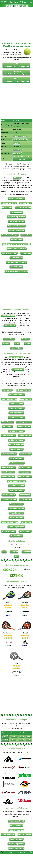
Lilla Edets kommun (16, 445)
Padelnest (26, 569)
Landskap (14, 552)
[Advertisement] (16, 23)
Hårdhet (5, 740)
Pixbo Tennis (7, 207)
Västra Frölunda (16, 348)
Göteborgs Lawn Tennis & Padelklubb (16, 244)
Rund (28, 736)
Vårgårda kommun (8, 531)
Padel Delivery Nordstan (16, 217)
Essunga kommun (16, 404)
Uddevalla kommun (17, 517)
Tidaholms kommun (9, 499)
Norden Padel (26, 235)
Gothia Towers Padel (9, 253)
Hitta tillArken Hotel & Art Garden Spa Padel (16, 80)
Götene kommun (8, 422)
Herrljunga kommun (24, 422)
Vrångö (27, 343)
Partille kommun (8, 472)
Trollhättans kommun (16, 508)
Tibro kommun (25, 495)
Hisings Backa (9, 339)
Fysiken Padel (26, 253)
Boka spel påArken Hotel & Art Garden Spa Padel (16, 72)
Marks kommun (25, 454)
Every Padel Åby (17, 258)
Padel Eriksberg (16, 212)
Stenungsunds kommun (16, 481)
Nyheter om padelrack (16, 844)
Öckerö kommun (16, 536)
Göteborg (16, 143)
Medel (22, 740)
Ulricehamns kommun (10, 522)
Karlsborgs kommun (16, 431)
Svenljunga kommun (16, 490)
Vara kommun (26, 522)
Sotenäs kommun (24, 476)
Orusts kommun (25, 467)
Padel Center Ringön (16, 198)
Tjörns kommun (25, 499)
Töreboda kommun (16, 513)
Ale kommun (7, 390)
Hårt (13, 740)
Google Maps (17, 150)
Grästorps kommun (16, 413)
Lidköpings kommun (16, 440)
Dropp (22, 736)
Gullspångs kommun (16, 417)
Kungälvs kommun (8, 435)
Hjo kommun (7, 426)
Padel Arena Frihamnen (16, 226)
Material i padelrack (16, 830)
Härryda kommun (24, 426)
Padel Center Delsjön (16, 221)
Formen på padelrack (16, 821)
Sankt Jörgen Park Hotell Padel (16, 271)
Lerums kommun (25, 435)
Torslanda (25, 339)
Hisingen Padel (16, 239)
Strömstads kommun (16, 485)
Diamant (13, 736)
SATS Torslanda (25, 203)
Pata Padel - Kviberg (23, 207)
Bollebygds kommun (9, 399)
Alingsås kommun (23, 390)
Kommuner (27, 552)
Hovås (17, 343)
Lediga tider (17, 153)
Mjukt (28, 740)
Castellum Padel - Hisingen (16, 262)
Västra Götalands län (20, 139)
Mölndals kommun (8, 467)
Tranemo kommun (16, 504)
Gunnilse (6, 343)
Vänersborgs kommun (16, 526)
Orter (16, 556)
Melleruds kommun (16, 458)
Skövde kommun (8, 476)
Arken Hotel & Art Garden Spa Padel (22, 158)
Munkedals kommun (16, 463)
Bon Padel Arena (16, 267)
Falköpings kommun (16, 408)
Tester (10, 852)
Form (5, 736)
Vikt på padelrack (16, 825)
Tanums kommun (8, 495)
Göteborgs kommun (19, 136)
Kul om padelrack (16, 839)
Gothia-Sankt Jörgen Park (16, 248)
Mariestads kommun (9, 454)
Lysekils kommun (16, 449)
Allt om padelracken (16, 848)
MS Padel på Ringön (9, 203)
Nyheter (22, 852)
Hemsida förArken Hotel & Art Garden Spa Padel (16, 65)
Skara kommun (25, 472)
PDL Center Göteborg (16, 230)
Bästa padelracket (24, 834)
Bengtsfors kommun (16, 394)
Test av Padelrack (8, 834)
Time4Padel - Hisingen (10, 235)
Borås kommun (25, 399)
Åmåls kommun (25, 531)
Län (4, 552)
